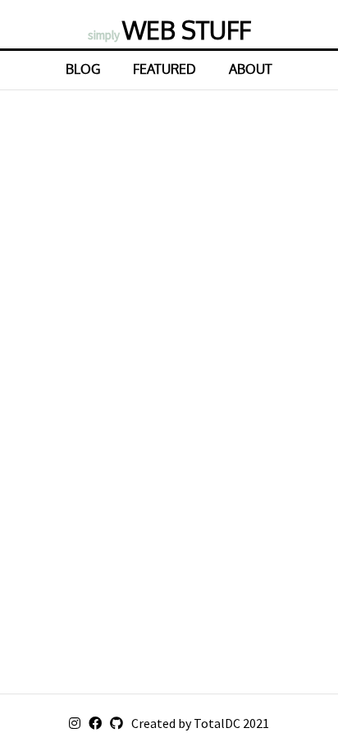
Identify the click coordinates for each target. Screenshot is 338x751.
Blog (83, 69)
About (250, 69)
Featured (164, 69)
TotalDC (217, 723)
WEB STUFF (169, 29)
